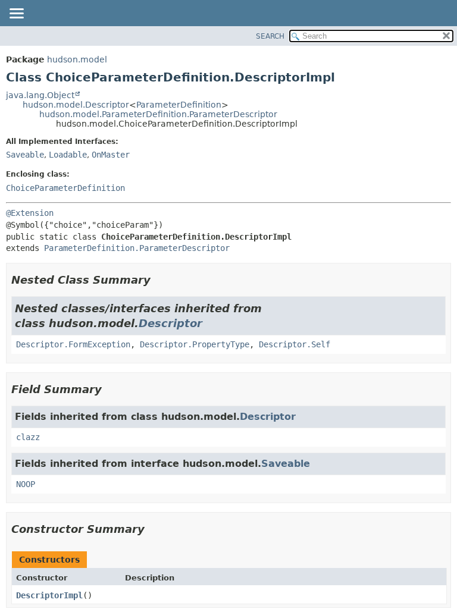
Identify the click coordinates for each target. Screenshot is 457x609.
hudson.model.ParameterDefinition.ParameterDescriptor (158, 114)
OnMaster (111, 154)
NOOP (25, 484)
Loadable (68, 154)
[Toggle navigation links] (16, 14)
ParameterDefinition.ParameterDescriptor (137, 248)
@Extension (30, 213)
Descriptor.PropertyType (194, 344)
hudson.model (77, 59)
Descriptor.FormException (73, 344)
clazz (28, 437)
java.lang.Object (40, 95)
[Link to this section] (159, 280)
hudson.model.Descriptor (76, 104)
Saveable (25, 154)
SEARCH (270, 36)
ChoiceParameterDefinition (65, 188)
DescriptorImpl (49, 595)
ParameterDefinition (178, 104)
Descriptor (170, 323)
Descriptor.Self (294, 344)
